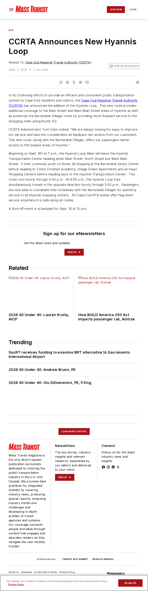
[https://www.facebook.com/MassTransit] (103, 467)
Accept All (130, 583)
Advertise (26, 572)
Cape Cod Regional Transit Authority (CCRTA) (58, 62)
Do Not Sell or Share (45, 572)
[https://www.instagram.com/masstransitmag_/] (108, 467)
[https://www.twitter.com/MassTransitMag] (118, 467)
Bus (11, 30)
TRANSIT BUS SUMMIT (75, 559)
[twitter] (74, 82)
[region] (74, 583)
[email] (87, 82)
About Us (14, 572)
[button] (11, 9)
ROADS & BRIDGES (103, 559)
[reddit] (80, 82)
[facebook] (61, 82)
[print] (137, 82)
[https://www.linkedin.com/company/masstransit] (113, 467)
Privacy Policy (67, 572)
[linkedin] (67, 82)
